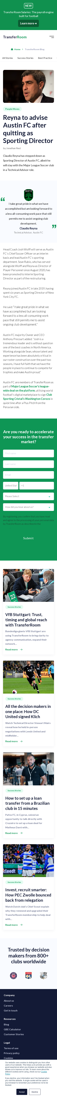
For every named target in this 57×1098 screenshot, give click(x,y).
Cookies (8, 1057)
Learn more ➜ (28, 23)
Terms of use (11, 1048)
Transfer (15, 37)
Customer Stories (14, 1034)
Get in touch (10, 1010)
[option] (28, 976)
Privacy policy (12, 1053)
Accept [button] (22, 1091)
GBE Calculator (12, 1029)
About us (9, 1000)
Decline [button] (35, 1091)
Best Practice (45, 57)
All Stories (7, 57)
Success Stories (25, 57)
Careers (8, 1005)
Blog (6, 1024)
